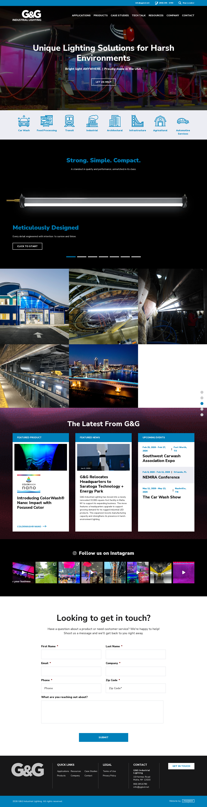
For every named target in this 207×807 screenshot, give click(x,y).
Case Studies (120, 15)
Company (173, 15)
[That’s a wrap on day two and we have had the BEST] (69, 572)
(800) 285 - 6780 (166, 3)
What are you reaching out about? (64, 697)
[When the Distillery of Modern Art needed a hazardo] (115, 572)
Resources (156, 15)
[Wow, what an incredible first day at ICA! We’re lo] (92, 572)
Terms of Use (109, 771)
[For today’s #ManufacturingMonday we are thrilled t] (46, 572)
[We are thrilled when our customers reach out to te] (161, 572)
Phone (46, 680)
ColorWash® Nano (29, 526)
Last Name (114, 646)
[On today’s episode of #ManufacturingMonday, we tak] (183, 572)
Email (46, 663)
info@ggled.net (142, 3)
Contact (188, 15)
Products (101, 15)
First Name (49, 646)
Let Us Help (103, 82)
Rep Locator (188, 3)
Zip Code (113, 680)
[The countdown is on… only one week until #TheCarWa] (138, 572)
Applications (81, 15)
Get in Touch (181, 766)
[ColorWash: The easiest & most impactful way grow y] (23, 572)
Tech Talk (139, 15)
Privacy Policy (109, 775)
